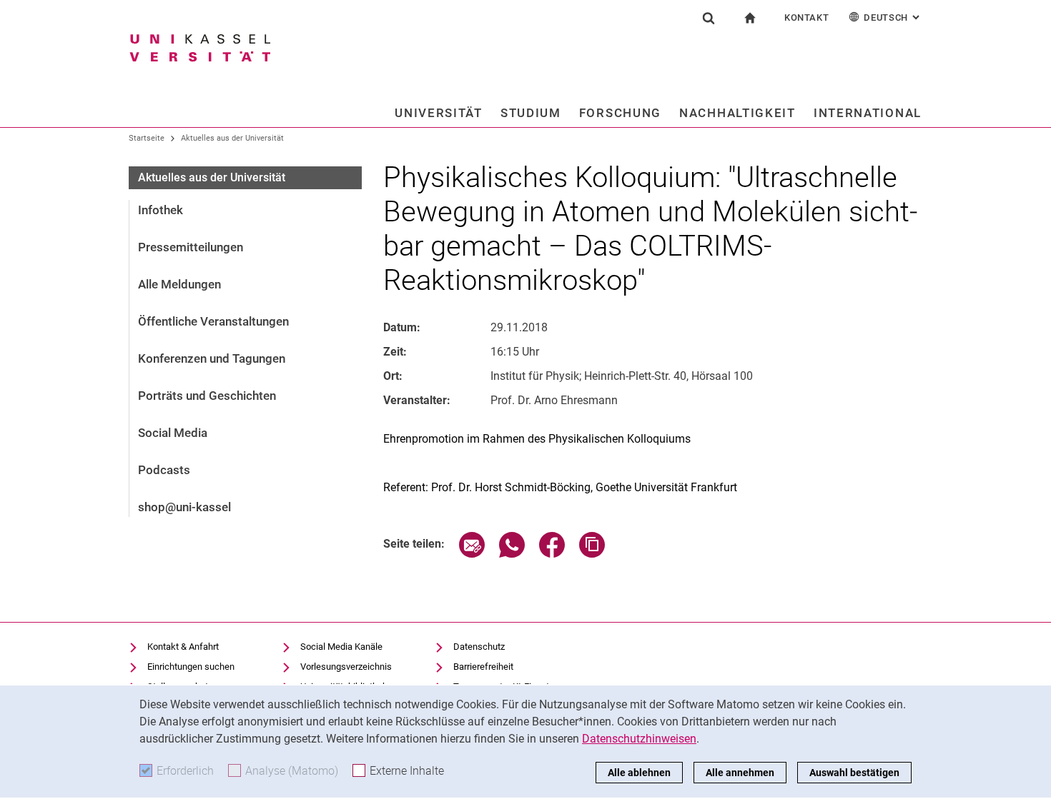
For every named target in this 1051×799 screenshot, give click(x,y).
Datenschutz (479, 646)
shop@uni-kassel (184, 507)
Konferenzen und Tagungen (211, 358)
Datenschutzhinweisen (639, 738)
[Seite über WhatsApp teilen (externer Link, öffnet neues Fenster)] (512, 554)
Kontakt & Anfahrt (183, 646)
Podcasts (164, 470)
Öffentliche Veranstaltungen (213, 321)
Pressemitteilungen (190, 247)
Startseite (146, 138)
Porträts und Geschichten (207, 395)
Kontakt (806, 17)
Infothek (160, 210)
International (868, 113)
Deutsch (893, 17)
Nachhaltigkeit (737, 113)
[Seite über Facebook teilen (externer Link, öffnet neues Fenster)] (552, 554)
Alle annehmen (740, 772)
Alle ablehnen (639, 772)
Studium (530, 113)
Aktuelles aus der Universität (232, 138)
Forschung (620, 113)
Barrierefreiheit (483, 666)
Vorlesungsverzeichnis (346, 666)
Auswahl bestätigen (854, 772)
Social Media (172, 433)
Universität (439, 113)
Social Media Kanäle (341, 646)
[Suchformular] (708, 18)
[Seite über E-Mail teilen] (472, 554)
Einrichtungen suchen (191, 666)
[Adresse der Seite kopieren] (592, 554)
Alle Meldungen (179, 284)
